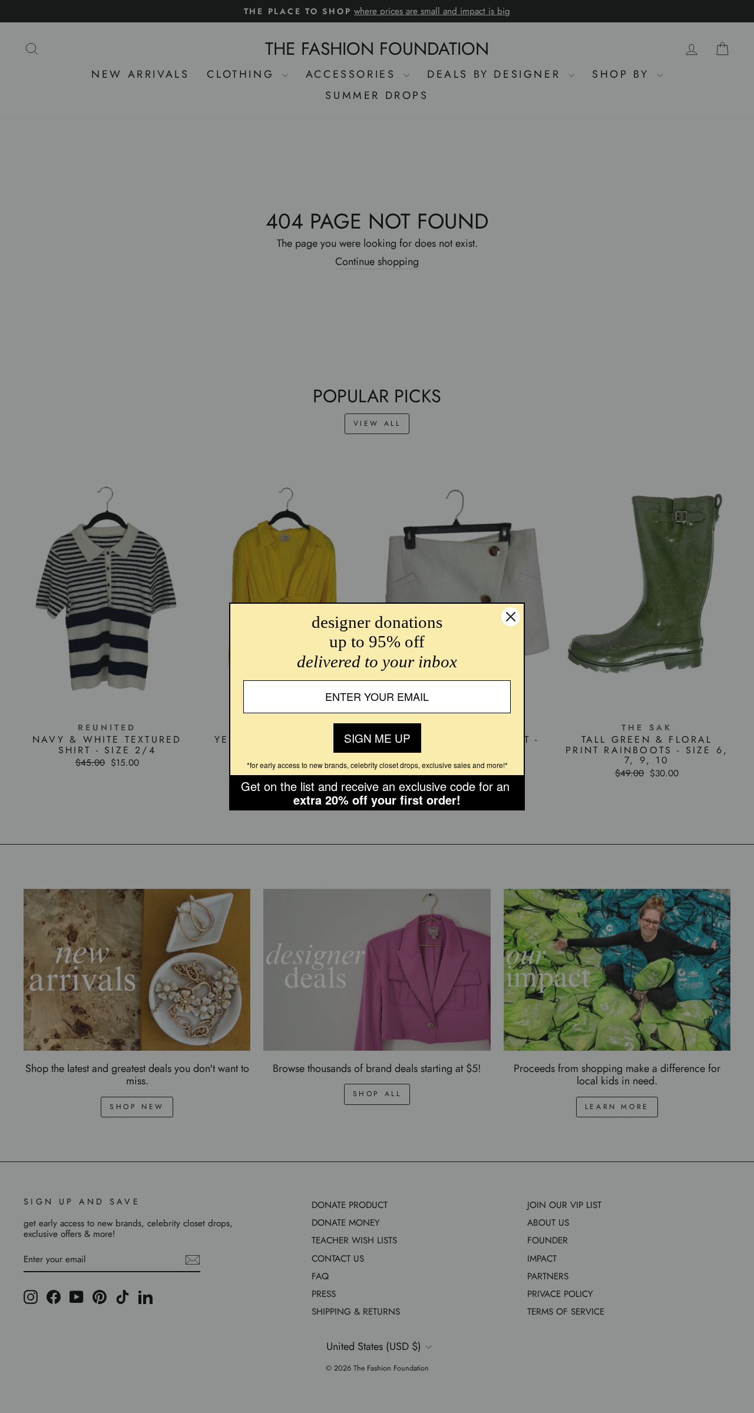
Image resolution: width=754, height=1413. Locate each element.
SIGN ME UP (377, 738)
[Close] (511, 617)
